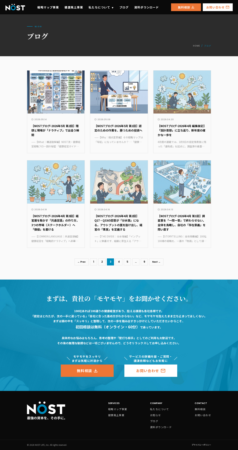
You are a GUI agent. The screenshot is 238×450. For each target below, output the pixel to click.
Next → (156, 262)
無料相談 (184, 7)
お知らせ (155, 415)
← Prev (82, 262)
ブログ (124, 7)
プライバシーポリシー (201, 444)
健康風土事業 (73, 7)
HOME (196, 45)
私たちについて (101, 7)
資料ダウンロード (146, 7)
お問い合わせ (215, 7)
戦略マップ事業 (48, 7)
